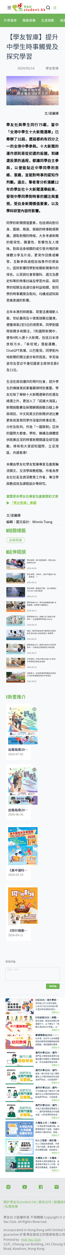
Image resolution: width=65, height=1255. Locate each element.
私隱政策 (11, 1206)
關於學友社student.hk (20, 1202)
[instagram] (8, 1186)
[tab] (10, 20)
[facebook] (41, 1186)
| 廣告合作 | (45, 1202)
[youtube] (24, 1186)
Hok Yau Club (31, 1239)
